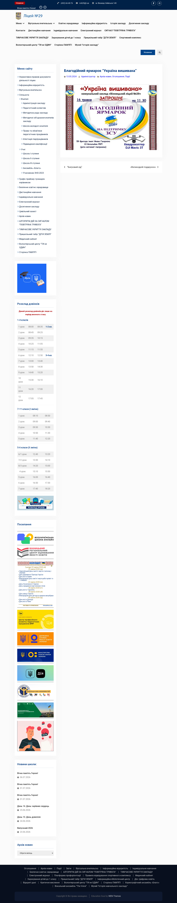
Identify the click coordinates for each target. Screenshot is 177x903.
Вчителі (24, 99)
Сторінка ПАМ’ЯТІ (63, 45)
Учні (23, 149)
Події (127, 76)
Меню (19, 23)
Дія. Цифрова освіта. (144, 879)
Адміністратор (88, 76)
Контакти (20, 30)
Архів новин (105, 76)
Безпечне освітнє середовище (33, 187)
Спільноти (24, 95)
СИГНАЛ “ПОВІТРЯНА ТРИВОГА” (120, 30)
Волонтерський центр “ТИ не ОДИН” (33, 45)
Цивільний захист (27, 211)
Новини (148, 52)
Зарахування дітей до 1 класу (66, 37)
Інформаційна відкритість (94, 23)
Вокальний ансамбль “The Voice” (71, 886)
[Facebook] (153, 3)
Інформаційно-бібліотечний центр (114, 879)
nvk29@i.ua (84, 3)
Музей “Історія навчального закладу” (109, 886)
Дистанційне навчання (39, 30)
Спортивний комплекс (130, 37)
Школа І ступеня (31, 153)
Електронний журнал (91, 30)
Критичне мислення (50, 883)
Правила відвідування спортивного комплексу (108, 875)
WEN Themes (114, 896)
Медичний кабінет (28, 239)
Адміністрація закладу (34, 103)
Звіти (68, 868)
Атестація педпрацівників (35, 139)
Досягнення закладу (139, 23)
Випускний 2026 (25, 828)
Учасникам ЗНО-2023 (33, 173)
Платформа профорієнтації (67, 875)
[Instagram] (159, 3)
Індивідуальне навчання (66, 30)
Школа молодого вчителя (35, 126)
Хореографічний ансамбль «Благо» (142, 883)
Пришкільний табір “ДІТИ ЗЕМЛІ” (100, 37)
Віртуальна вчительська (40, 23)
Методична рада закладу (35, 113)
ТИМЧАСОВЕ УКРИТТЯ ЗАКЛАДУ (32, 37)
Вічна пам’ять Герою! (26, 7)
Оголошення (118, 76)
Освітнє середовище (68, 23)
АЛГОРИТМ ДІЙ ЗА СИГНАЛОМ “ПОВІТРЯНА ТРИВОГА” (89, 872)
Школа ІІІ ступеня (31, 163)
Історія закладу (118, 23)
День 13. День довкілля (29, 817)
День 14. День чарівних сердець (33, 806)
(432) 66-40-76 (67, 3)
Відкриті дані (29, 883)
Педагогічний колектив (34, 108)
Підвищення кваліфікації (35, 144)
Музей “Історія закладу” (87, 45)
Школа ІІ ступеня (31, 158)
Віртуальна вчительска (30, 90)
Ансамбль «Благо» (32, 168)
